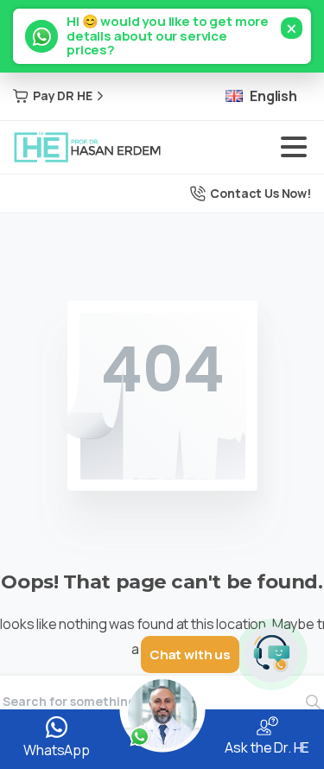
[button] (162, 36)
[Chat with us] (272, 654)
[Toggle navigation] (293, 147)
